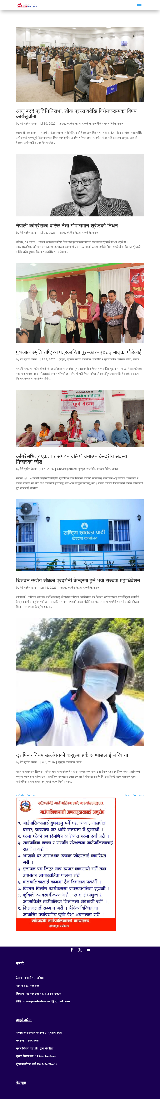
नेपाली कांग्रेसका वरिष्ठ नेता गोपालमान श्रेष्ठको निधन (67, 225)
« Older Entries (26, 795)
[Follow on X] (80, 950)
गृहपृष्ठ (62, 123)
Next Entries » (134, 795)
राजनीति (86, 123)
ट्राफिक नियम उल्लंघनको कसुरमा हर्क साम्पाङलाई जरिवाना (72, 755)
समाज (121, 123)
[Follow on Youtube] (88, 950)
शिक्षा (78, 762)
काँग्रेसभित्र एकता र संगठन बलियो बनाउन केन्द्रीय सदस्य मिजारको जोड (71, 458)
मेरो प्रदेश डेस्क (28, 123)
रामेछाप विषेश (124, 359)
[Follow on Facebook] (71, 950)
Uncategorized (67, 469)
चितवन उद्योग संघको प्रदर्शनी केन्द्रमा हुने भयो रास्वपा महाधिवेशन (78, 580)
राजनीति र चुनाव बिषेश (104, 123)
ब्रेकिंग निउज (74, 123)
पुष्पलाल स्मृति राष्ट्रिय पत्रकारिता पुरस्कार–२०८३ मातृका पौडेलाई (78, 352)
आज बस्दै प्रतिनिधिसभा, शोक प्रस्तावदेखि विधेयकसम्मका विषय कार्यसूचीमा (76, 113)
